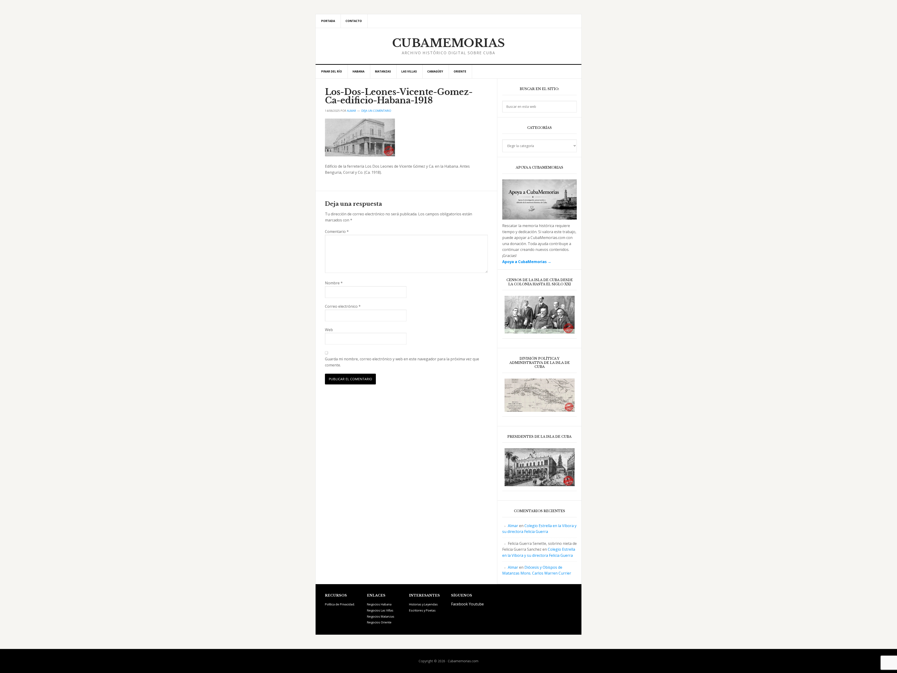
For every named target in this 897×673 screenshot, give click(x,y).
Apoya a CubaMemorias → (526, 261)
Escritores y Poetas (422, 610)
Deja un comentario (376, 111)
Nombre (334, 283)
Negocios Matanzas (380, 616)
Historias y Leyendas (423, 604)
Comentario (337, 231)
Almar (513, 525)
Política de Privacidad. (340, 604)
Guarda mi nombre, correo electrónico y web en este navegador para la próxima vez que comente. (402, 362)
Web (329, 329)
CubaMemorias (448, 43)
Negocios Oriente (379, 622)
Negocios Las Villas (380, 610)
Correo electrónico (343, 306)
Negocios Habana (379, 604)
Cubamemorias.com (463, 661)
